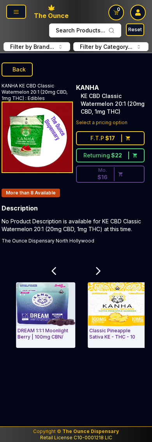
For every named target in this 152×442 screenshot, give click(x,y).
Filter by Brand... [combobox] (32, 46)
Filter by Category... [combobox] (106, 46)
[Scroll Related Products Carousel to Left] (53, 271)
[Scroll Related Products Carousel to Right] (98, 271)
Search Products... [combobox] (80, 30)
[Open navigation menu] (16, 12)
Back (19, 69)
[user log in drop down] (138, 12)
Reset (135, 29)
